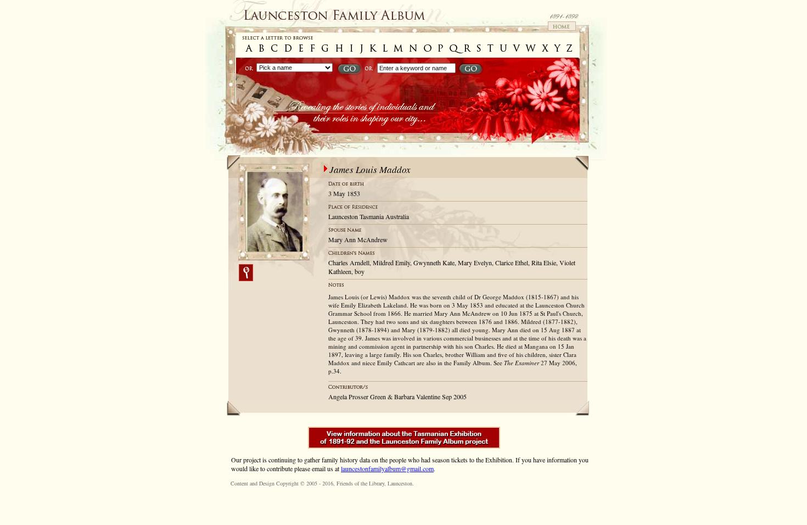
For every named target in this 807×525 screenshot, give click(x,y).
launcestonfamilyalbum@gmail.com (387, 468)
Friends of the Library (360, 483)
